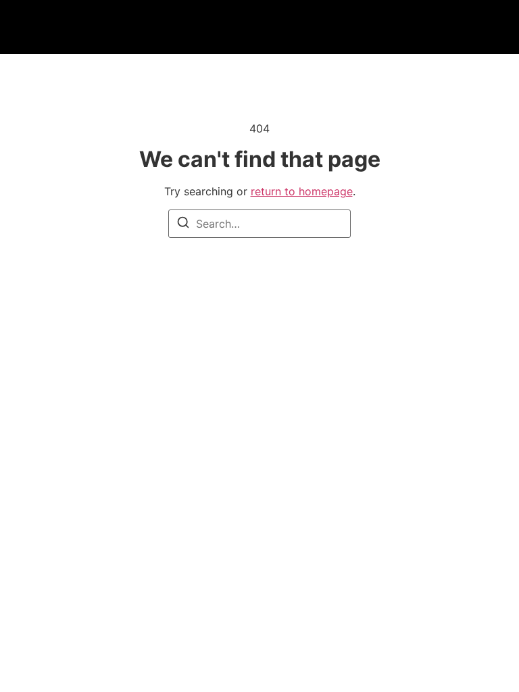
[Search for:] (259, 223)
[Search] (183, 224)
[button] (72, 27)
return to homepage (302, 191)
